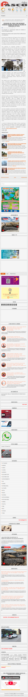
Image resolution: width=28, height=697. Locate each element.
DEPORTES (4, 472)
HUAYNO (3, 483)
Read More (7, 141)
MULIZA (3, 492)
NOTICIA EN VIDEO (5, 499)
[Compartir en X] (4, 130)
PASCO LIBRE (13, 693)
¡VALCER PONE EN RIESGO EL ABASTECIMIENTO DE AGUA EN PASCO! (12, 537)
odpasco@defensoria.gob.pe (11, 128)
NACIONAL (4, 495)
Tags (7, 273)
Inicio (15, 177)
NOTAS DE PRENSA (5, 497)
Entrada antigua (24, 177)
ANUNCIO (4, 465)
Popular (3, 273)
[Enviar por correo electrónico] (2, 130)
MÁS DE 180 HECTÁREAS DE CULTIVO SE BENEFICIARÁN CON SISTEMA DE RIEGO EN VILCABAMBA (17, 144)
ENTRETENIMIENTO (6, 479)
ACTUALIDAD (4, 463)
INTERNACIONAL (5, 485)
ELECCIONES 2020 (5, 474)
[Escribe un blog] (3, 130)
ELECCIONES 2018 (5, 476)
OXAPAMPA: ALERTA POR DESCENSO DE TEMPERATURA (17, 160)
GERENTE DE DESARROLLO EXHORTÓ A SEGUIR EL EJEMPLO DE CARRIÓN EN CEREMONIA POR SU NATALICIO (16, 135)
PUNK (3, 506)
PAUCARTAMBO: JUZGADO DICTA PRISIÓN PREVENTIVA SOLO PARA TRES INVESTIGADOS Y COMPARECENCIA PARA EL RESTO (13, 588)
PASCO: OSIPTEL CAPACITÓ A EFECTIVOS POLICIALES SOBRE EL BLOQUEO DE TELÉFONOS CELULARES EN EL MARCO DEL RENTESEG (13, 605)
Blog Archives (13, 273)
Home (3, 19)
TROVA (3, 513)
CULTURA (4, 470)
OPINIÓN (3, 501)
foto (3, 481)
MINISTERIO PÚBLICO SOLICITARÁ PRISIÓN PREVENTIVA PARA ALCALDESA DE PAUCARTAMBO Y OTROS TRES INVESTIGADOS (14, 572)
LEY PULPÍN (4, 488)
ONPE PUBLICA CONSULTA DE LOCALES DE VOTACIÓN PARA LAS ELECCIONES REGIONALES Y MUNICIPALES (16, 382)
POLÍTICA (4, 504)
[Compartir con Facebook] (6, 130)
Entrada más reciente (5, 177)
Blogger (22, 693)
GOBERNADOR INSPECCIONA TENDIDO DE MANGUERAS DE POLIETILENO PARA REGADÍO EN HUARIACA (16, 152)
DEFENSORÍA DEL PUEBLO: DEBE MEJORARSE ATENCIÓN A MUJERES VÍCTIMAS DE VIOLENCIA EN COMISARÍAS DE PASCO (14, 25)
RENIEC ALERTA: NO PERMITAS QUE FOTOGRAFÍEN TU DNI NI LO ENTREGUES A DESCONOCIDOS (16, 374)
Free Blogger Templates (13, 695)
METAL (3, 490)
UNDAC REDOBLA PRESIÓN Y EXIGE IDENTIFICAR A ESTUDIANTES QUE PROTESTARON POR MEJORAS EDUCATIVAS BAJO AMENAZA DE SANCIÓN (12, 597)
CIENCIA (3, 467)
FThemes (22, 695)
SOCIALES (4, 510)
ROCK (3, 508)
